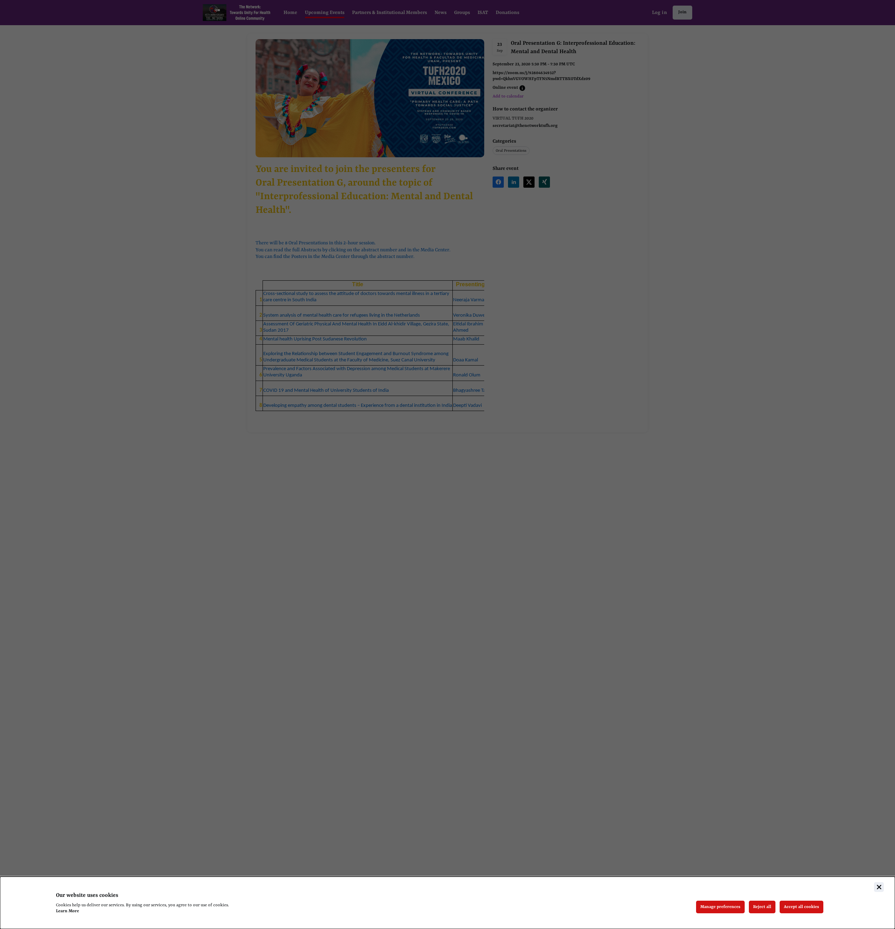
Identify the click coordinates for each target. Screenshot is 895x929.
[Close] (879, 887)
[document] (447, 903)
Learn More (67, 911)
